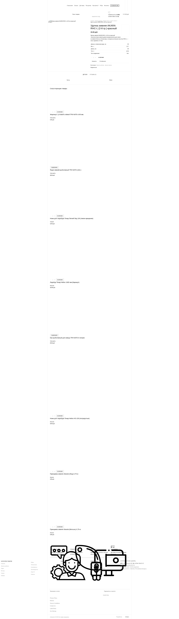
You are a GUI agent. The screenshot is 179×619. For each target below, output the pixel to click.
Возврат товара (94, 563)
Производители (34, 569)
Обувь (32, 562)
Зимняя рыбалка (5, 566)
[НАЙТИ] (105, 14)
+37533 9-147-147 (126, 563)
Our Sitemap (53, 611)
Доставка (63, 566)
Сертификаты (34, 567)
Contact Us (53, 605)
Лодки (2, 568)
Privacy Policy (53, 598)
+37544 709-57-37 (138, 563)
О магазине (63, 570)
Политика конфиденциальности (98, 568)
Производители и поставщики (97, 570)
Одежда (3, 575)
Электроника (34, 564)
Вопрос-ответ (64, 573)
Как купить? (63, 568)
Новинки (33, 574)
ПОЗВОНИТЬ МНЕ (114, 5)
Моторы (3, 570)
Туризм (2, 573)
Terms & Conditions (55, 603)
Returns (52, 600)
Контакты (63, 575)
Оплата (62, 563)
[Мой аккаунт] (129, 5)
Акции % (33, 571)
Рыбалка (3, 563)
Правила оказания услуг (96, 566)
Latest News (53, 608)
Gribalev (127, 617)
